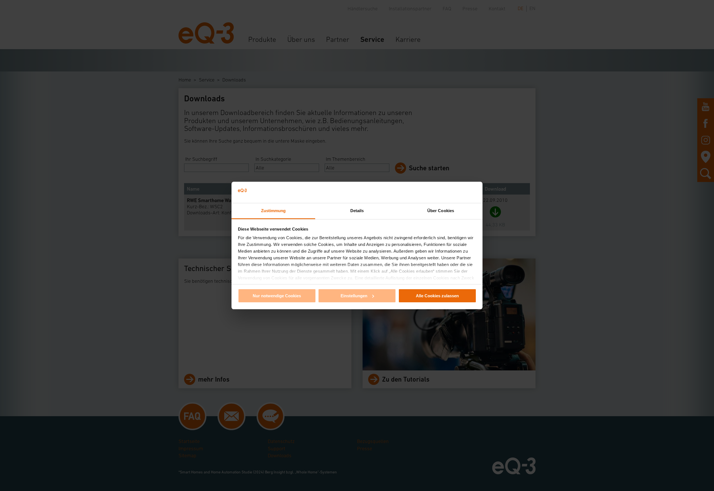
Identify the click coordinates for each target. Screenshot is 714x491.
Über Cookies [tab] (440, 210)
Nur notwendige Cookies (277, 295)
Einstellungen (354, 295)
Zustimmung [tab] (273, 210)
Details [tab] (357, 210)
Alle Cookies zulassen (437, 295)
